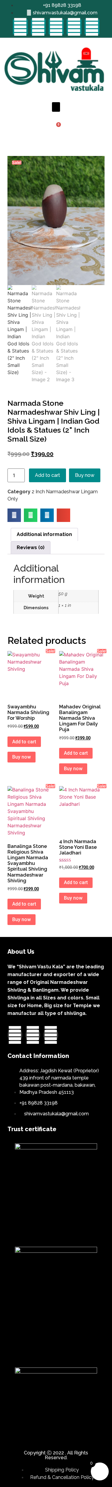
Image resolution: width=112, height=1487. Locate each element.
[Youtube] (56, 26)
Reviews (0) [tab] (31, 547)
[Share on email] (63, 515)
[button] (56, 107)
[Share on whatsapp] (30, 515)
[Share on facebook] (14, 515)
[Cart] (56, 128)
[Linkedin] (74, 26)
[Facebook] (20, 26)
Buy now (84, 475)
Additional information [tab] (44, 534)
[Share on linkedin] (47, 515)
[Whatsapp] (92, 26)
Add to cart (47, 475)
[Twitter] (38, 26)
